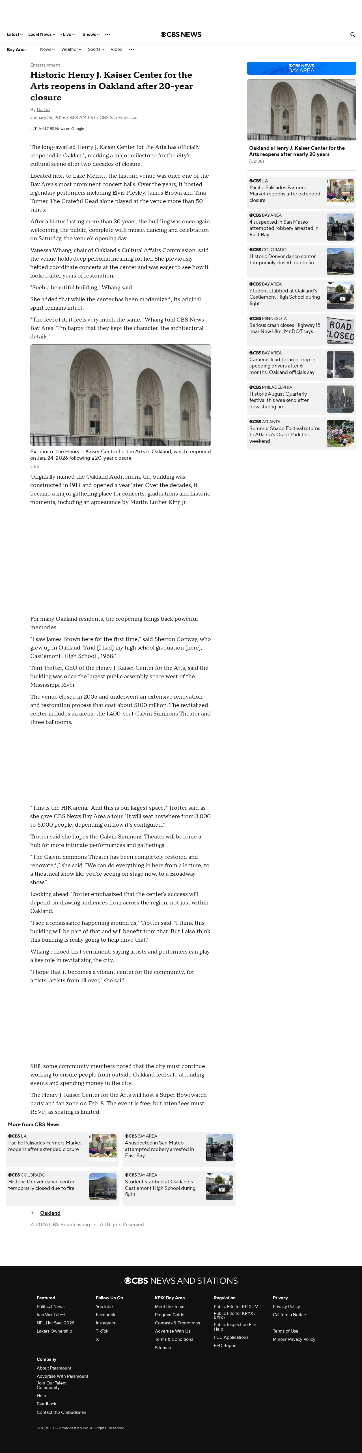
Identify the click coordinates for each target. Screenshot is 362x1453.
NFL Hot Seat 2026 (55, 1323)
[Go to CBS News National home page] (181, 34)
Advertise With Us (172, 1331)
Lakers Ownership (54, 1331)
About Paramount (54, 1368)
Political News (50, 1306)
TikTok (102, 1331)
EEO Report (225, 1345)
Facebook (105, 1315)
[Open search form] (352, 34)
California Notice (289, 1315)
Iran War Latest (51, 1315)
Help (41, 1395)
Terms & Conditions (174, 1339)
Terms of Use (285, 1331)
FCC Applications (231, 1337)
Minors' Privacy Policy (294, 1339)
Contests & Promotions (177, 1323)
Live (67, 34)
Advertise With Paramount (62, 1376)
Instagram (105, 1323)
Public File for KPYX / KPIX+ (235, 1315)
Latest (13, 34)
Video (116, 49)
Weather (70, 49)
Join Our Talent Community (52, 1385)
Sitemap (163, 1348)
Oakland (50, 1213)
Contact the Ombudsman (61, 1412)
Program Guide (169, 1315)
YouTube (104, 1306)
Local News (40, 34)
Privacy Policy (286, 1306)
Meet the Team (169, 1306)
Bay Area (16, 49)
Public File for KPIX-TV (236, 1306)
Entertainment (45, 65)
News (46, 49)
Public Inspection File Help (235, 1326)
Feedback (46, 1404)
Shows (90, 34)
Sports (95, 49)
